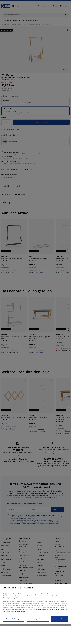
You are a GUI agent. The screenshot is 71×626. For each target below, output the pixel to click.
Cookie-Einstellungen (13, 619)
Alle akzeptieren (59, 619)
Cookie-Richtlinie (19, 611)
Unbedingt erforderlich (38, 619)
